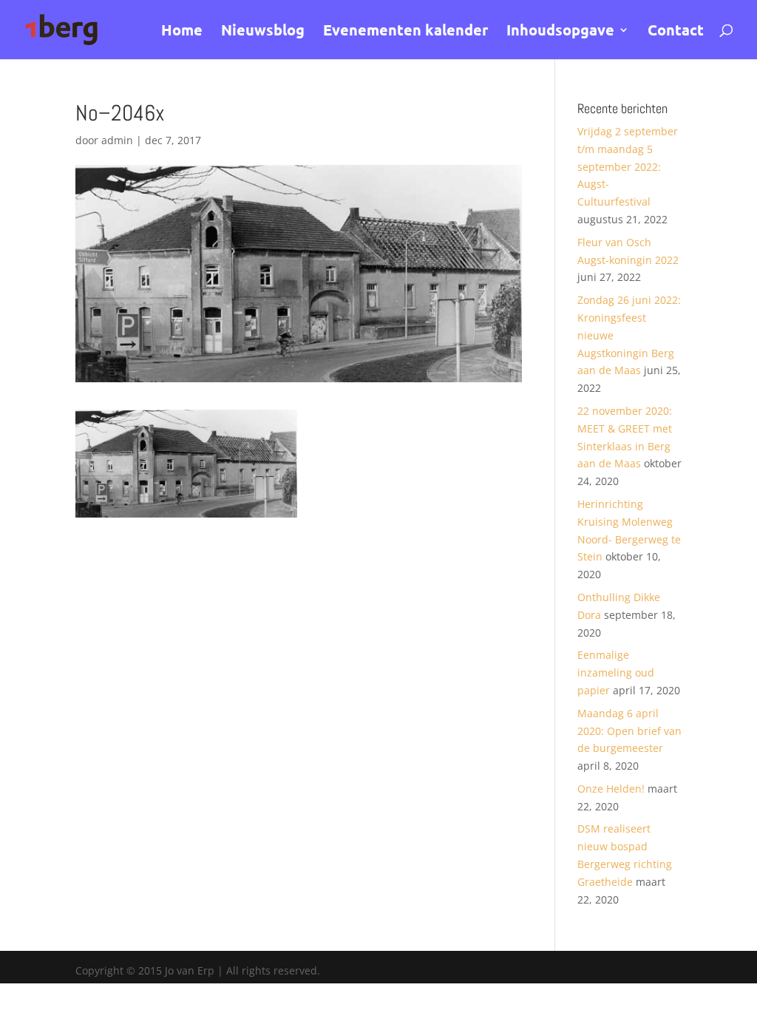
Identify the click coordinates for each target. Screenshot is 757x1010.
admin (117, 140)
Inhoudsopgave (560, 31)
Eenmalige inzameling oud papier (615, 672)
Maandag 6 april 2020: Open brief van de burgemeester (629, 731)
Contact (676, 31)
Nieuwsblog (263, 31)
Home (182, 31)
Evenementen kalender (405, 31)
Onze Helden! (611, 789)
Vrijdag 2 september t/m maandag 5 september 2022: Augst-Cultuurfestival (627, 166)
